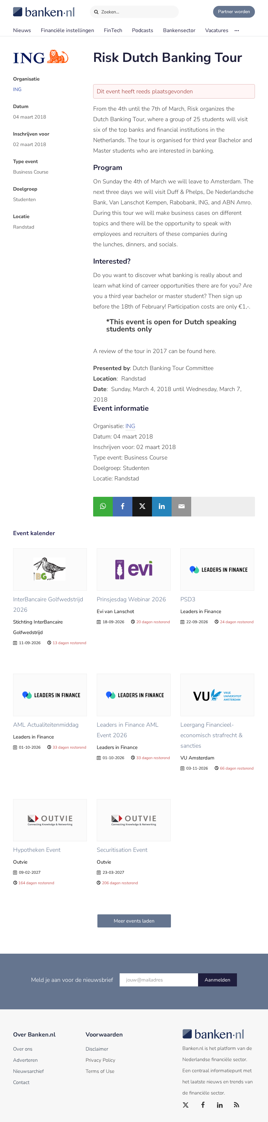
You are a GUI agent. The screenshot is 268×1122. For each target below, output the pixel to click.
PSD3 (187, 599)
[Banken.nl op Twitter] (186, 1105)
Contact (21, 1082)
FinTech (113, 30)
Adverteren (25, 1060)
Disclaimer (97, 1049)
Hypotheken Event (36, 850)
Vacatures (216, 30)
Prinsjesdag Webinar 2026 (131, 599)
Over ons (22, 1049)
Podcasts (142, 30)
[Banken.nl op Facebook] (203, 1105)
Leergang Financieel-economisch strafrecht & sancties (211, 735)
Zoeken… (109, 12)
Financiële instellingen (67, 30)
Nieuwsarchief (28, 1071)
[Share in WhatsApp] (103, 506)
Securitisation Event (122, 850)
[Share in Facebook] (122, 506)
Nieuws (22, 30)
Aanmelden (217, 980)
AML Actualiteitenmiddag (45, 725)
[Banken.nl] (28, 7)
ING (17, 89)
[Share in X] (142, 506)
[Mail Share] (181, 506)
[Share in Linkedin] (162, 506)
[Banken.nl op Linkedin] (220, 1105)
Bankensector (179, 30)
